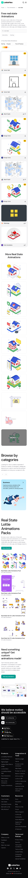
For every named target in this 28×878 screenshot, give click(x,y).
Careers (3, 848)
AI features (18, 829)
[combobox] (10, 44)
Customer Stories (6, 804)
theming (12, 35)
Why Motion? (5, 809)
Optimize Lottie (19, 786)
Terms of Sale (19, 849)
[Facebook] (8, 868)
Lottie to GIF (18, 778)
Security (17, 842)
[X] (14, 868)
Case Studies (5, 799)
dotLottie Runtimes (20, 826)
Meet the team (5, 845)
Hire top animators (8, 676)
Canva (17, 761)
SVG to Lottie (19, 776)
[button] (14, 31)
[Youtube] (17, 868)
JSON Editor (18, 784)
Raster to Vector (20, 773)
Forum (17, 809)
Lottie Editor (4, 769)
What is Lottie (19, 807)
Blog (16, 804)
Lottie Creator (5, 759)
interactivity (5, 35)
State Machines (19, 819)
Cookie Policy (19, 852)
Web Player (18, 768)
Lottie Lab (18, 814)
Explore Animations (6, 785)
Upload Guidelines (20, 859)
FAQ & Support (19, 812)
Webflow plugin (19, 759)
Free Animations (5, 776)
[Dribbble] (20, 868)
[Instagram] (11, 868)
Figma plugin (4, 762)
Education (18, 802)
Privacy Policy (19, 839)
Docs (16, 799)
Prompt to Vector (20, 771)
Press (2, 842)
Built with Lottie (5, 807)
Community (18, 817)
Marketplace (4, 778)
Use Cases (4, 802)
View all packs (6, 548)
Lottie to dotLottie (20, 781)
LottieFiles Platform (6, 757)
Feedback (4, 840)
